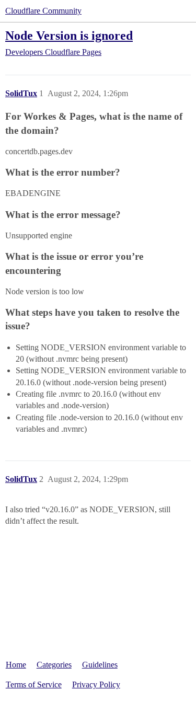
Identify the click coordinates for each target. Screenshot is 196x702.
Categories (54, 664)
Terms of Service (34, 684)
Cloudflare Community (43, 10)
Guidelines (100, 664)
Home (16, 664)
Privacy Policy (96, 684)
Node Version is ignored (69, 35)
